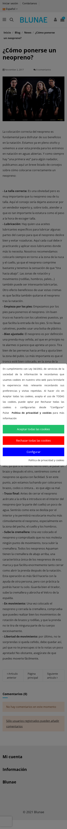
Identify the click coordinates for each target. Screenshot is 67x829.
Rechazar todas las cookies (33, 440)
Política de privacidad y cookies (46, 460)
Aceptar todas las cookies (33, 429)
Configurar (34, 452)
